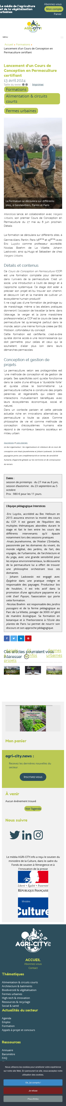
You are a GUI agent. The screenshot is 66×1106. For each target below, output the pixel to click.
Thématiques (13, 974)
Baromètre (8, 1054)
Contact (33, 968)
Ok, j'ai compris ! (33, 1082)
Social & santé (10, 1005)
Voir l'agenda (33, 808)
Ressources (11, 1042)
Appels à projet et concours (18, 1030)
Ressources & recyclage (16, 1002)
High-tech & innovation (16, 998)
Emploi (6, 1022)
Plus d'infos (33, 1098)
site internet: (22, 443)
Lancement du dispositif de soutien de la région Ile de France (13, 671)
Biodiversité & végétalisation (19, 990)
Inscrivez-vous (33, 777)
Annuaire (7, 1050)
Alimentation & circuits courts (26, 98)
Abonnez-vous (53, 4)
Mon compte (54, 9)
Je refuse (33, 1090)
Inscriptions (9, 443)
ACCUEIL (33, 960)
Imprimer (38, 84)
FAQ (4, 1058)
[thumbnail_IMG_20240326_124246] (33, 163)
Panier (58, 14)
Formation (8, 1026)
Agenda (6, 1018)
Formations (16, 89)
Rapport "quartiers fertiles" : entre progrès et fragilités (54, 667)
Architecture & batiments (17, 986)
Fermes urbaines (21, 110)
